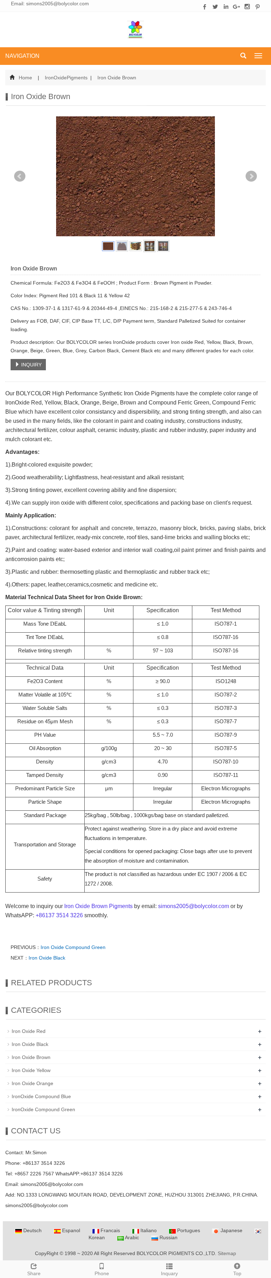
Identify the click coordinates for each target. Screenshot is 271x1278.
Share (34, 1273)
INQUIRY (31, 364)
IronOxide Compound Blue (41, 1096)
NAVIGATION (22, 56)
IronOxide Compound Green (43, 1109)
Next (251, 176)
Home (25, 77)
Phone (102, 1273)
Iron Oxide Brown (116, 77)
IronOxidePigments (66, 77)
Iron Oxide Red (29, 1031)
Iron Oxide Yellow (31, 1070)
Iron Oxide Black (47, 958)
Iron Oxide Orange (32, 1083)
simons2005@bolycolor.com (57, 3)
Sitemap (227, 1253)
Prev (19, 176)
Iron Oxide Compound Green (73, 947)
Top (237, 1273)
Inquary (169, 1273)
